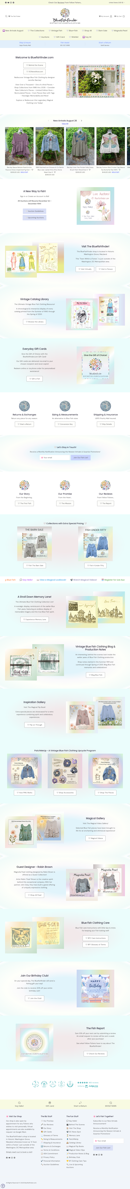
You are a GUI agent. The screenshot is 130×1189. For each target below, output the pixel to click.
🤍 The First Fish (24, 503)
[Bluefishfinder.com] (65, 16)
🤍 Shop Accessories (65, 793)
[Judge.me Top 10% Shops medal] (70, 1084)
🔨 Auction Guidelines (50, 1164)
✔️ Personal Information (50, 1161)
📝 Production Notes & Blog (77, 1153)
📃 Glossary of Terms (49, 1135)
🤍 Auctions (44, 37)
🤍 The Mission (65, 503)
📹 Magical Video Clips (75, 1150)
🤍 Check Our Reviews (95, 1054)
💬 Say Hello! (71, 1121)
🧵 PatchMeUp (72, 1139)
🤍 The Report (105, 503)
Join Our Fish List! (81, 457)
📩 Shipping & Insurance (51, 1143)
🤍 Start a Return (24, 424)
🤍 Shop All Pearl (34, 895)
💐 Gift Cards (46, 1132)
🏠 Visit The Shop (73, 1128)
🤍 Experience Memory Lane (34, 619)
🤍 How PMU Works (24, 793)
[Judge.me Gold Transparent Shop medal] (35, 1084)
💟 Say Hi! (87, 37)
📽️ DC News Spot (73, 1132)
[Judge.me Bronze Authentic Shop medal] (53, 1084)
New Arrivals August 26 (65, 120)
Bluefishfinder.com (30, 1183)
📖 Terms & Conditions (50, 1150)
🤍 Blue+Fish (72, 30)
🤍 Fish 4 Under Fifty (95, 565)
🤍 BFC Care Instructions (95, 938)
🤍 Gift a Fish (34, 379)
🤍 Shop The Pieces (106, 793)
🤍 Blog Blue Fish (95, 675)
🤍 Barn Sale (101, 30)
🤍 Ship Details (106, 424)
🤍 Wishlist (73, 37)
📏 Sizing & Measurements (51, 1139)
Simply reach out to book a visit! (19, 1152)
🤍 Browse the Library (34, 322)
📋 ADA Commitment (49, 1153)
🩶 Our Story (46, 1128)
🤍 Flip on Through (34, 725)
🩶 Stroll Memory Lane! (62, 579)
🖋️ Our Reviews (47, 1124)
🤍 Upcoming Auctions (34, 217)
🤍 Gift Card (59, 37)
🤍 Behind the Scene (34, 65)
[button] (32, 170)
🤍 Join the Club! (35, 998)
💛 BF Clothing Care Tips (76, 1161)
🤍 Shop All (87, 30)
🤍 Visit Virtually (85, 269)
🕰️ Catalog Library (73, 1143)
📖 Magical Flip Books (75, 1146)
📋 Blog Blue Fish (86, 579)
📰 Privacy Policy (48, 1157)
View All (65, 124)
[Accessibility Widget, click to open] (3, 1186)
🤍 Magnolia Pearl (119, 30)
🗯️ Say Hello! (105, 579)
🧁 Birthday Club (73, 1157)
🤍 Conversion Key (65, 424)
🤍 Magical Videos (95, 838)
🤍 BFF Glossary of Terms (95, 944)
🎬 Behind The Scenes (75, 1124)
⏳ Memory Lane (73, 1135)
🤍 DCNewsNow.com (34, 71)
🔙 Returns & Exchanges (51, 1146)
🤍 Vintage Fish (55, 30)
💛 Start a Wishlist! (37, 579)
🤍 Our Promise (47, 1121)
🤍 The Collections (36, 30)
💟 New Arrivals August (13, 30)
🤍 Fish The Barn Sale (34, 565)
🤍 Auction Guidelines (34, 211)
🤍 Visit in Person (106, 269)
